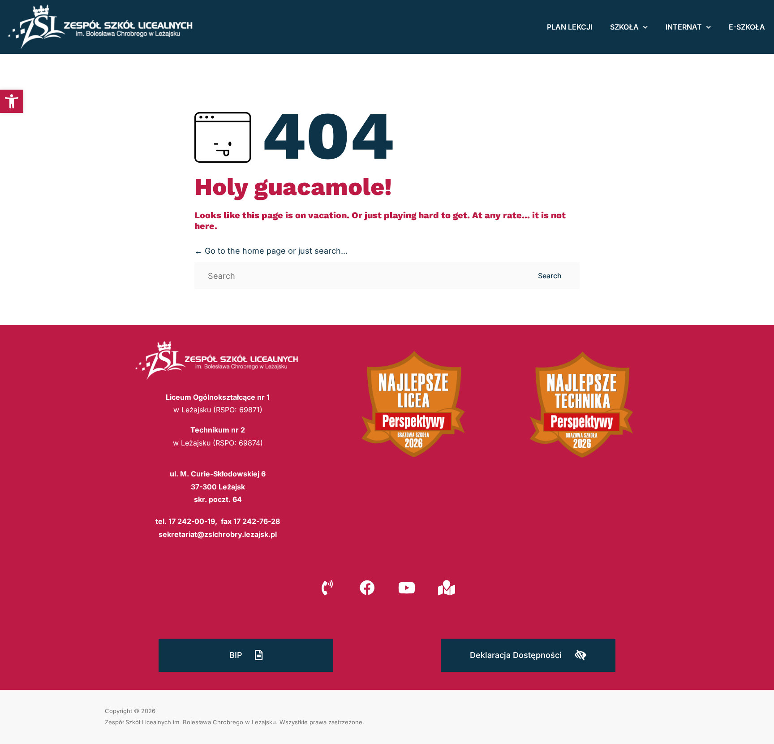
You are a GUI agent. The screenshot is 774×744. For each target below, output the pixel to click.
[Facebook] (367, 587)
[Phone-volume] (327, 587)
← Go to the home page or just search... (271, 250)
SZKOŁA (624, 26)
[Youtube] (406, 587)
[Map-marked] (446, 587)
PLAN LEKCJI (569, 26)
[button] (11, 101)
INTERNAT (684, 26)
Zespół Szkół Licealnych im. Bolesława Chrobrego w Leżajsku (190, 722)
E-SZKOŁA (747, 26)
